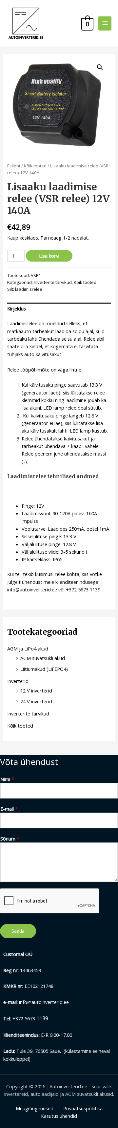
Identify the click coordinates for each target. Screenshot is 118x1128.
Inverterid (18, 681)
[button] (100, 67)
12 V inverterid (36, 690)
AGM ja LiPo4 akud (27, 648)
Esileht (13, 166)
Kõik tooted (35, 166)
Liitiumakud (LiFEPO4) (44, 669)
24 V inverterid (36, 701)
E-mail (9, 808)
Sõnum (9, 838)
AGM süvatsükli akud (42, 658)
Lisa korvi (49, 255)
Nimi (7, 779)
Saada (18, 931)
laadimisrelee (28, 289)
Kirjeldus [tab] (16, 308)
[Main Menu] (104, 23)
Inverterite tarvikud (53, 282)
